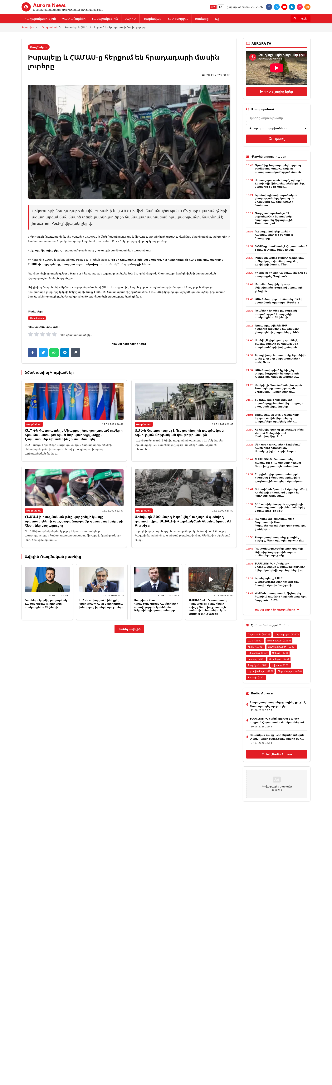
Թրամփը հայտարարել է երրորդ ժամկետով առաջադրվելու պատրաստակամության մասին (278, 168)
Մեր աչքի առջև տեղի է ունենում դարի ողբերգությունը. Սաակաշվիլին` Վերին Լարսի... (277, 448)
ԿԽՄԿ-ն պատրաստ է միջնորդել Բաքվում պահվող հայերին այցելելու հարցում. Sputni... (280, 596)
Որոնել (279, 139)
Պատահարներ (74, 19)
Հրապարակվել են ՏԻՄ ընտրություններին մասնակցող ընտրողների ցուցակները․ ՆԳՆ (277, 329)
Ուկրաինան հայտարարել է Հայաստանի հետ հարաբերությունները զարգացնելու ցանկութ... (280, 524)
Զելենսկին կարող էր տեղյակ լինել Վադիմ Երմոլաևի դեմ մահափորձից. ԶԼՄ (279, 433)
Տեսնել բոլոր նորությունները (275, 609)
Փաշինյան (257, 665)
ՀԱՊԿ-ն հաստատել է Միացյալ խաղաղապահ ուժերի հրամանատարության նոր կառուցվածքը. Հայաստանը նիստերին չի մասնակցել (74, 434)
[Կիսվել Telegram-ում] (64, 352)
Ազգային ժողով (260, 671)
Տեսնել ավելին (129, 629)
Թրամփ (256, 677)
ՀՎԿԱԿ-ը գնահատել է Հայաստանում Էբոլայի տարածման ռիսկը (281, 247)
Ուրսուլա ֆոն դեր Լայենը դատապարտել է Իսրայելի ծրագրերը (274, 235)
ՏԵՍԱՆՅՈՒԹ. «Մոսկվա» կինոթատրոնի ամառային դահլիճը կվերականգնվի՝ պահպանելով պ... (280, 567)
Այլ (217, 19)
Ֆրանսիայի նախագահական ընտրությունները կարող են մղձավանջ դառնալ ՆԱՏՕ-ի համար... (276, 200)
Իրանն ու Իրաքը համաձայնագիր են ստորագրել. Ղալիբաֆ (281, 274)
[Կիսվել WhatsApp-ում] (54, 352)
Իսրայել (256, 659)
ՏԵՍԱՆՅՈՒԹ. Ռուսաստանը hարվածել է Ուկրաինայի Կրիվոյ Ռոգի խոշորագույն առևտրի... (278, 462)
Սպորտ (130, 19)
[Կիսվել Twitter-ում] (43, 352)
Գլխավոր (28, 27)
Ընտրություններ (281, 646)
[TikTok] (300, 7)
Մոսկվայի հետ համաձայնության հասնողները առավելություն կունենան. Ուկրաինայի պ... (278, 388)
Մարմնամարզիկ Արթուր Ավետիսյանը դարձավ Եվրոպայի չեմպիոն (279, 287)
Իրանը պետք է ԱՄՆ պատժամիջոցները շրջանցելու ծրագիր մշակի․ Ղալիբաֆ (277, 581)
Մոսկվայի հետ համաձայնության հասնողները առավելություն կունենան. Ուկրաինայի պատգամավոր (156, 605)
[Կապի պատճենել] (75, 352)
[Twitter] (277, 7)
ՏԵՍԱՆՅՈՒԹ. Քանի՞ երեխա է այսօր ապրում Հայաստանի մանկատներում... (278, 720)
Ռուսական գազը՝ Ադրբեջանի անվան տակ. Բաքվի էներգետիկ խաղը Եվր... (277, 736)
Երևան (280, 652)
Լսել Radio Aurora (279, 754)
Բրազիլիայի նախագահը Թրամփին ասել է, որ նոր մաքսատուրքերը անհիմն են (280, 358)
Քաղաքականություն (40, 19)
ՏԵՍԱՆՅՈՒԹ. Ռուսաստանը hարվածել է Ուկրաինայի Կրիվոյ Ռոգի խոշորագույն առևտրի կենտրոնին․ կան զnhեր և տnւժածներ (207, 607)
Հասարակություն (105, 19)
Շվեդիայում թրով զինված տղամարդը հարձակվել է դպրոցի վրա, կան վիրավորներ (279, 403)
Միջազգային (287, 634)
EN (220, 6)
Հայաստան (259, 634)
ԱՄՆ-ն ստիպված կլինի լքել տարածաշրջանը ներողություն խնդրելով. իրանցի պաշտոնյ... (277, 373)
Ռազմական (152, 19)
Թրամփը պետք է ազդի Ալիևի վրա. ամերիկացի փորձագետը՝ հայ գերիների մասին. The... (280, 261)
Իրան (255, 646)
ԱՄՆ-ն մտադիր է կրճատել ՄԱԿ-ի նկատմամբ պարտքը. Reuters (278, 300)
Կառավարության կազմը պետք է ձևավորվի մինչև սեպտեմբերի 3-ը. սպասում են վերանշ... (280, 183)
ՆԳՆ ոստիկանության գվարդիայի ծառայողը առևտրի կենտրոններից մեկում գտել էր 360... (280, 507)
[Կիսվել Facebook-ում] (32, 352)
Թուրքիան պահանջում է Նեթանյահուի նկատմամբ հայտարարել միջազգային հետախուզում (274, 218)
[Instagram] (307, 7)
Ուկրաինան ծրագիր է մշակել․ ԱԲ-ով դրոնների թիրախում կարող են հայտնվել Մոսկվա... (281, 492)
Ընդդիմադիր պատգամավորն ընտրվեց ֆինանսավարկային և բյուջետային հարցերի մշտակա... (279, 477)
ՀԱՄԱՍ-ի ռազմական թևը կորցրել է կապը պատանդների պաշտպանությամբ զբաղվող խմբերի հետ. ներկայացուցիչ (74, 521)
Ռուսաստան (279, 640)
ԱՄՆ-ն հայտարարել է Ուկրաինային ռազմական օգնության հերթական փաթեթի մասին (179, 432)
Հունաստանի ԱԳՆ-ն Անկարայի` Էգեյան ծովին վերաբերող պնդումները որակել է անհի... (278, 418)
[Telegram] (292, 7)
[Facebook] (269, 7)
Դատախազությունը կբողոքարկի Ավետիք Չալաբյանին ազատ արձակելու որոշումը (279, 552)
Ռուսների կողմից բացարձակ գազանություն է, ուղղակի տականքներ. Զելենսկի (46, 603)
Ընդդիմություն (290, 671)
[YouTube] (284, 7)
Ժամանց (202, 19)
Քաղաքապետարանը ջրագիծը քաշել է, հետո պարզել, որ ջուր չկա (279, 538)
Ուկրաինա (258, 652)
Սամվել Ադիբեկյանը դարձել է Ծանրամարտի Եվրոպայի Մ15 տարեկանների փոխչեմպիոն (277, 343)
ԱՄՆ (255, 640)
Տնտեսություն (178, 19)
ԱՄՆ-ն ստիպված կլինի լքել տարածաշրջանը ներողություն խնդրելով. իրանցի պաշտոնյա (101, 603)
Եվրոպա (281, 665)
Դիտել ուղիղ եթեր (278, 91)
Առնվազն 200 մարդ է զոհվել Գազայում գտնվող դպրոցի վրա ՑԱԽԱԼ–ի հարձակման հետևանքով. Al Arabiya (183, 521)
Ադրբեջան (279, 659)
